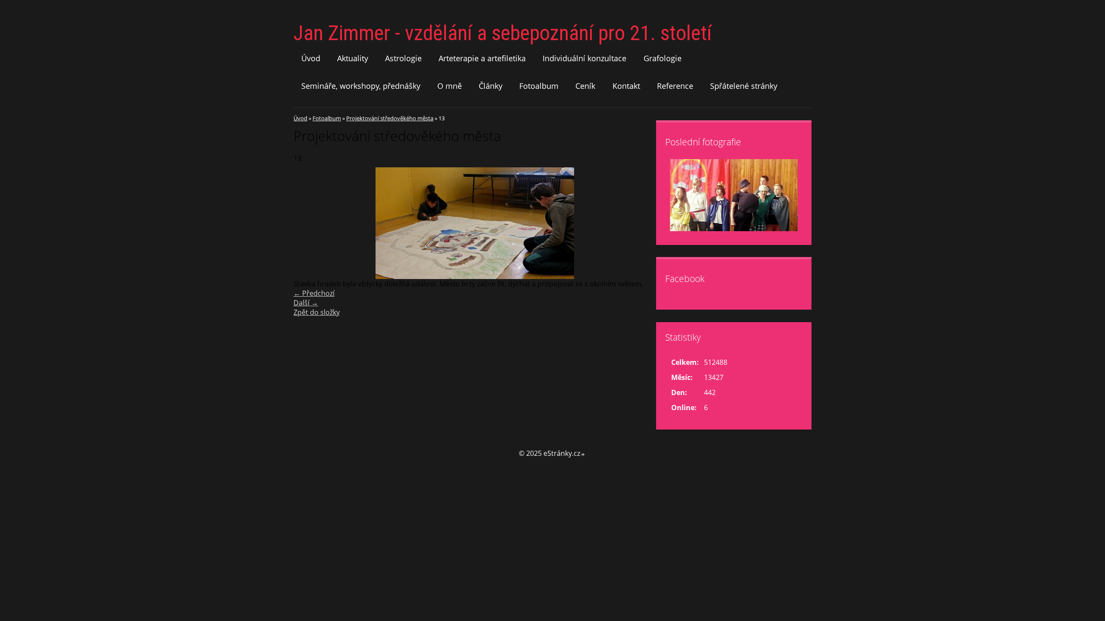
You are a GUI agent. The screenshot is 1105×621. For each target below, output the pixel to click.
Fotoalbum (539, 86)
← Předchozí (314, 293)
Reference (675, 86)
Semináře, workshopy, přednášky (360, 86)
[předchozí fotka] (307, 223)
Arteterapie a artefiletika (482, 58)
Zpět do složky (317, 312)
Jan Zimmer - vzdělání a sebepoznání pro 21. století (503, 33)
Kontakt (626, 86)
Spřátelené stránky (743, 86)
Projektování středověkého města (389, 118)
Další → (306, 302)
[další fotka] (642, 223)
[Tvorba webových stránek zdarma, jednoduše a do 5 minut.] (583, 454)
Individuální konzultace (584, 58)
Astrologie (403, 58)
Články (490, 86)
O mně (449, 86)
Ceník (585, 86)
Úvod (310, 58)
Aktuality (352, 58)
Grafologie (663, 58)
